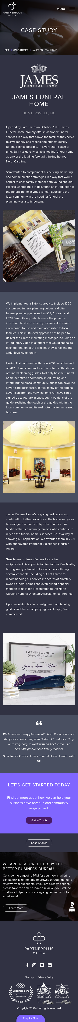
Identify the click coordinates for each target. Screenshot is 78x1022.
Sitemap (29, 977)
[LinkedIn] (50, 965)
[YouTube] (42, 965)
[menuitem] (27, 965)
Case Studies (20, 50)
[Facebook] (27, 965)
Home (6, 50)
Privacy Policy (46, 977)
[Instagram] (34, 965)
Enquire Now (30, 1018)
